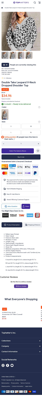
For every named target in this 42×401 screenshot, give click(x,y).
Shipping (4, 101)
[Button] (39, 107)
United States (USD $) (8, 376)
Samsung (31, 310)
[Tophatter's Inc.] (21, 2)
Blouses (7, 74)
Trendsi (9, 72)
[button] (39, 3)
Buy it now (21, 157)
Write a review (21, 286)
